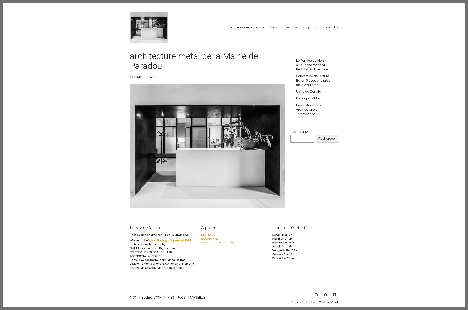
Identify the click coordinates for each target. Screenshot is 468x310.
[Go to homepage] (149, 27)
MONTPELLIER (141, 298)
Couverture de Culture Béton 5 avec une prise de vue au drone (313, 80)
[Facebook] (325, 294)
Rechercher (299, 131)
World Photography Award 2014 (169, 240)
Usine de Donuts (308, 91)
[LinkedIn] (334, 294)
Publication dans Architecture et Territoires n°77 (308, 109)
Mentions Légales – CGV (217, 242)
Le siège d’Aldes (308, 98)
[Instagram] (316, 294)
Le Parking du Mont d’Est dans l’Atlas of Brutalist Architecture (312, 65)
